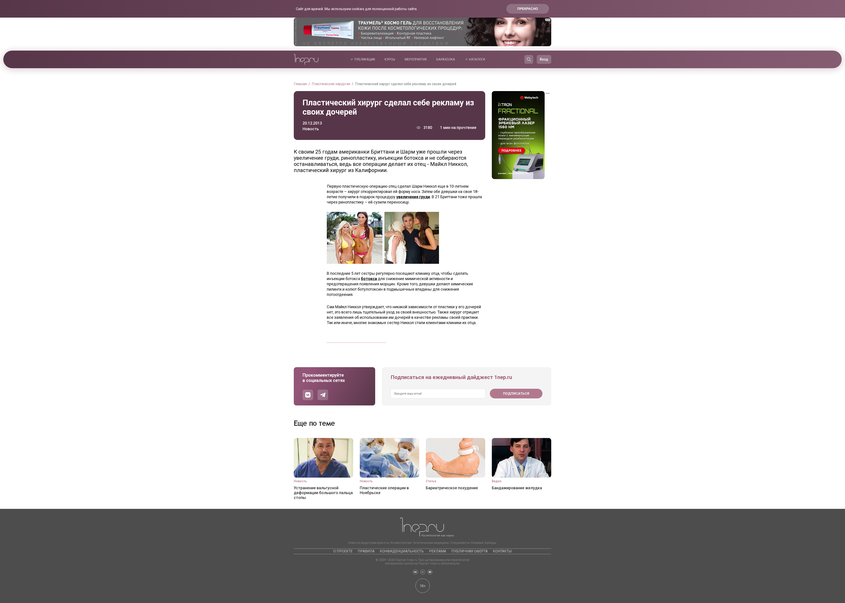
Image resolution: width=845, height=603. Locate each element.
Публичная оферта (469, 551)
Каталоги (477, 59)
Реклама (437, 551)
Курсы (390, 59)
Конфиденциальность (402, 551)
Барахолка (445, 59)
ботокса (369, 278)
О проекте (343, 551)
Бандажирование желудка (517, 488)
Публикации (365, 59)
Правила (366, 551)
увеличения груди (413, 196)
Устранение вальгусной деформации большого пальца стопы (323, 493)
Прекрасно (527, 9)
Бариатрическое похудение (452, 488)
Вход (544, 59)
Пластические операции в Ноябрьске (384, 490)
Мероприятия (416, 59)
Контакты (502, 551)
